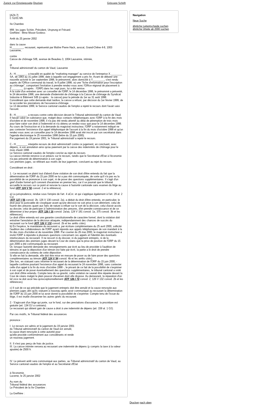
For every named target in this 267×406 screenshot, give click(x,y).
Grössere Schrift (116, 3)
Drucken (38, 3)
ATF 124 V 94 (50, 258)
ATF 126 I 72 (72, 279)
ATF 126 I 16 (46, 211)
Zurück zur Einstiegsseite (18, 3)
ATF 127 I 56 (18, 199)
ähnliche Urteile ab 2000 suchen (151, 29)
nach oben (145, 402)
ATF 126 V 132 (43, 223)
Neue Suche (140, 20)
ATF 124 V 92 (24, 188)
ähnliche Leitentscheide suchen (150, 26)
